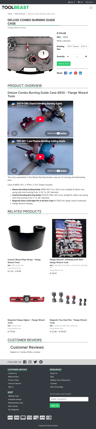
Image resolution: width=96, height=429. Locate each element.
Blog (52, 377)
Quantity (60, 56)
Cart (81, 2)
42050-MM (65, 326)
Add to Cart (63, 63)
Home (10, 14)
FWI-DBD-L (67, 265)
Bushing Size (60, 47)
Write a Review (64, 41)
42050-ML (73, 326)
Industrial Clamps (14, 399)
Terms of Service (14, 383)
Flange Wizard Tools (17, 27)
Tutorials (53, 383)
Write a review (33, 352)
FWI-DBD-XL (76, 265)
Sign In (72, 2)
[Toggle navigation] (91, 7)
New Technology (56, 387)
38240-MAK (16, 326)
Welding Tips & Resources (60, 380)
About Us (53, 373)
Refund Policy (13, 377)
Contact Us (12, 373)
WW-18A (20, 265)
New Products (20, 14)
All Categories (13, 410)
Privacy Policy (13, 380)
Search (90, 2)
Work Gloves (13, 406)
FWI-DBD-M (59, 265)
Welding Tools (13, 396)
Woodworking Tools (15, 403)
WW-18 (14, 265)
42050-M (58, 326)
